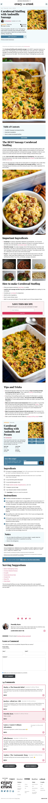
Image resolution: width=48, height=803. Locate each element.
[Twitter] (5, 791)
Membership (42, 790)
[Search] (46, 4)
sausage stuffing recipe (32, 416)
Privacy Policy (17, 798)
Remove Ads (40, 442)
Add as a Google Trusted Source (8, 39)
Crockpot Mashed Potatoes (11, 570)
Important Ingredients (10, 132)
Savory (10, 8)
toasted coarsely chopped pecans (17, 484)
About (33, 782)
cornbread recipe (22, 244)
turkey (36, 404)
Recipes (19, 782)
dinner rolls (9, 159)
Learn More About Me (17, 630)
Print (32, 442)
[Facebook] (2, 791)
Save (32, 439)
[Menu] (1, 4)
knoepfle (32, 158)
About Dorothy (35, 784)
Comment (4, 656)
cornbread (13, 293)
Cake (19, 791)
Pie (25, 788)
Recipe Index (6, 8)
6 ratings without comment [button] (23, 636)
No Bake (19, 794)
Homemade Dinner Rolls (10, 575)
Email (25, 460)
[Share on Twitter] (25, 618)
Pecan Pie (6, 579)
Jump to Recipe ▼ (12, 36)
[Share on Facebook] (18, 618)
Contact (33, 790)
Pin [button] (40, 439)
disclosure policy (27, 46)
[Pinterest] (7, 791)
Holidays (19, 786)
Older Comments (9, 766)
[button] (1, 24)
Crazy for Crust (7, 784)
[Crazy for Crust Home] (24, 4)
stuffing (31, 392)
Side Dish (14, 8)
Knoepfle (6, 572)
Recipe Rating (5, 646)
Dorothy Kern (8, 20)
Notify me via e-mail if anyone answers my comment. (15, 672)
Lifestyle (42, 788)
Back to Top (44, 798)
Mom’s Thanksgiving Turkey (11, 568)
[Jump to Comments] (25, 36)
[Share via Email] (29, 618)
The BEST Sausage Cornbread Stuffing (14, 130)
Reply (5, 695)
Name (4, 651)
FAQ (33, 786)
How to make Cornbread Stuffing (13, 134)
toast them (21, 287)
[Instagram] (10, 791)
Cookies (26, 786)
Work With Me (34, 788)
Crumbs (42, 782)
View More (24, 137)
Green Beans (7, 581)
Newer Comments (31, 766)
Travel (41, 784)
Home (2, 8)
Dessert (19, 784)
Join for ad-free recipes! (23, 0)
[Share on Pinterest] (22, 618)
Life (41, 786)
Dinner (26, 784)
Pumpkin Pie (7, 577)
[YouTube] (13, 791)
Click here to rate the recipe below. (30, 559)
